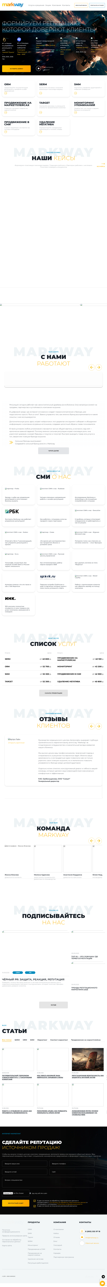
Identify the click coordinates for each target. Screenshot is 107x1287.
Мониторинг (33, 1245)
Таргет (30, 1237)
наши (53, 158)
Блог (55, 1241)
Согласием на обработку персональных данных (67, 1202)
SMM (30, 1233)
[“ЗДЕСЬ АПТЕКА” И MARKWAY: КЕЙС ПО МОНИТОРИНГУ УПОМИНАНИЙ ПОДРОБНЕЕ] (80, 191)
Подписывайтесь (53, 919)
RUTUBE (53, 1005)
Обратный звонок (92, 1243)
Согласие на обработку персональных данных (11, 1241)
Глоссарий (58, 1245)
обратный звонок (81, 5)
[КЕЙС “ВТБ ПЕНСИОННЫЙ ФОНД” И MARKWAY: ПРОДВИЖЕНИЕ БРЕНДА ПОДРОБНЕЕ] (27, 268)
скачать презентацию (53, 693)
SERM (30, 1241)
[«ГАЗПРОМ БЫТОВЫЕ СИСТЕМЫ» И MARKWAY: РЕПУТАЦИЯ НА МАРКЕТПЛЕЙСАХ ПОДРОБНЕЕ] (27, 191)
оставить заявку (16, 68)
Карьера (57, 1253)
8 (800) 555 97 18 (92, 1231)
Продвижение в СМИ (36, 1249)
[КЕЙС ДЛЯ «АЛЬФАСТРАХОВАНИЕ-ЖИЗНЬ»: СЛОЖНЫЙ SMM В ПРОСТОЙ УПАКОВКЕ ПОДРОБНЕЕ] (27, 229)
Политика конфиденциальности (11, 1231)
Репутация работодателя (38, 1263)
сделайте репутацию (32, 1145)
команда (53, 831)
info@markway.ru (91, 1238)
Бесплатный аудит (15, 1203)
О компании (59, 1229)
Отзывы (57, 1237)
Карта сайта (7, 1246)
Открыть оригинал (16, 743)
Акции (48, 5)
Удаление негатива (35, 1259)
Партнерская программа (64, 1257)
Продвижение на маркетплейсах (35, 1254)
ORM (30, 1229)
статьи (14, 1031)
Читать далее (53, 451)
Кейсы (56, 1233)
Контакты (66, 5)
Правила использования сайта (14, 1236)
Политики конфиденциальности (69, 1204)
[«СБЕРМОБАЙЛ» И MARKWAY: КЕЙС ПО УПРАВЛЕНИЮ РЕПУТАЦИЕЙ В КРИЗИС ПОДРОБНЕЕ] (80, 229)
